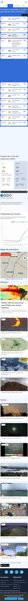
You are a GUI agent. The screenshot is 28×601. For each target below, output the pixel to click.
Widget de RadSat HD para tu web (14, 279)
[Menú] (26, 2)
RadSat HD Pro (17, 586)
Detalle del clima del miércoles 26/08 (9, 157)
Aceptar (21, 598)
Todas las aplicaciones (18, 580)
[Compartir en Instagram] (7, 195)
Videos (3, 400)
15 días (10, 5)
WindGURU (17, 5)
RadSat (24, 5)
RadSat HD (16, 584)
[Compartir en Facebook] (1, 195)
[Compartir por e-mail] (10, 195)
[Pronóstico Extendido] (2, 2)
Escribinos (3, 582)
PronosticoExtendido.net (19, 582)
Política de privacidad (10, 598)
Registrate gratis (5, 586)
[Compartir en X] (4, 195)
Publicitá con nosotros (6, 584)
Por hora (4, 5)
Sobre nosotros (4, 580)
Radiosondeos (16, 588)
